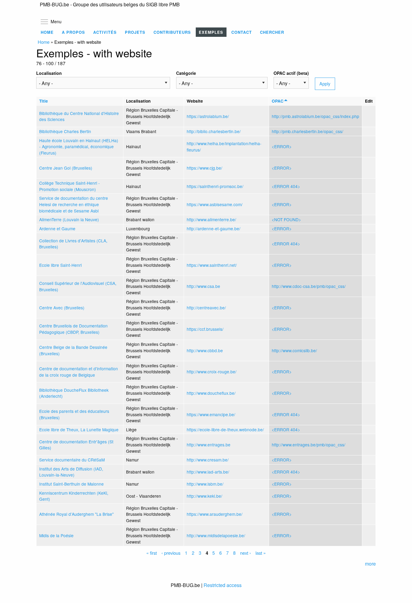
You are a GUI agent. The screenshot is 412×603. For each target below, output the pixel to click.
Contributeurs (172, 32)
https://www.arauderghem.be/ (214, 514)
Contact (241, 32)
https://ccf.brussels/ (205, 329)
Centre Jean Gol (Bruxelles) (65, 168)
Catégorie (186, 73)
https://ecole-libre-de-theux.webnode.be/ (225, 429)
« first (151, 553)
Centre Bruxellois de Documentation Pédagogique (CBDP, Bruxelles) (73, 329)
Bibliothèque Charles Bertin (65, 131)
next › (245, 553)
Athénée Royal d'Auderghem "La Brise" (76, 514)
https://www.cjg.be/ (204, 168)
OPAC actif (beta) (291, 73)
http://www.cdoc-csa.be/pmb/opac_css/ (309, 286)
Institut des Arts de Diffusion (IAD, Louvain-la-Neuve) (71, 472)
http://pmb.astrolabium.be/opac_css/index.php (315, 116)
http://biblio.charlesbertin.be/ (214, 131)
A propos (73, 32)
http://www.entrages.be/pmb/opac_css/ (308, 445)
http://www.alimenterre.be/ (211, 219)
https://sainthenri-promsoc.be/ (215, 186)
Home (47, 32)
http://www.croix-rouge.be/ (211, 372)
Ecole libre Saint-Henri (60, 265)
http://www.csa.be (203, 286)
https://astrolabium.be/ (208, 116)
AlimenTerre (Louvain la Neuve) (69, 219)
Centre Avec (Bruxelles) (61, 308)
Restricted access (223, 585)
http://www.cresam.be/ (208, 460)
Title (43, 101)
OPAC (278, 101)
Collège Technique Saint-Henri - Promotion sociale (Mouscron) (69, 186)
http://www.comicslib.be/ (294, 350)
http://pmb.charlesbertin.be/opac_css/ (307, 131)
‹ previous (170, 553)
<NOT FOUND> (286, 219)
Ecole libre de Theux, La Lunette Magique (79, 429)
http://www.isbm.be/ (205, 484)
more (370, 563)
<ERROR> (282, 146)
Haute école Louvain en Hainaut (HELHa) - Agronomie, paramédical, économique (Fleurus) (78, 146)
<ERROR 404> (286, 186)
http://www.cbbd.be (205, 350)
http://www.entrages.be (208, 445)
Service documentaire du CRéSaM (72, 460)
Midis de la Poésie (56, 535)
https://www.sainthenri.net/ (212, 265)
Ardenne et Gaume (57, 228)
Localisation (49, 73)
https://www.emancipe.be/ (211, 414)
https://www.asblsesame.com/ (214, 204)
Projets (135, 32)
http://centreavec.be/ (206, 308)
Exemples (211, 32)
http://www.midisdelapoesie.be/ (216, 535)
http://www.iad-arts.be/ (208, 472)
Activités (105, 32)
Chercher (272, 32)
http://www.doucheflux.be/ (211, 393)
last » (260, 553)
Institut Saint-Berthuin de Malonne (71, 484)
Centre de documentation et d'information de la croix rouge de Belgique (78, 371)
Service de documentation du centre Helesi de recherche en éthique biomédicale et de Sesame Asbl (73, 204)
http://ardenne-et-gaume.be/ (213, 228)
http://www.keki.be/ (204, 496)
